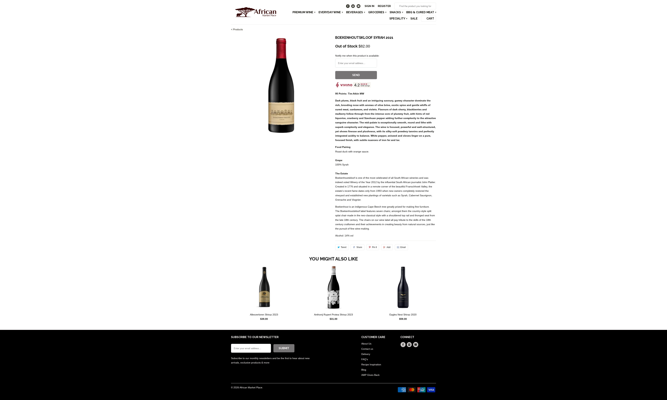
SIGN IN (369, 6)
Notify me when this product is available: (357, 55)
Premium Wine (304, 12)
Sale (414, 18)
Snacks (396, 12)
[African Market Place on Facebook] (348, 7)
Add (388, 247)
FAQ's (364, 359)
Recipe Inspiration (371, 364)
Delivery (365, 354)
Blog (363, 369)
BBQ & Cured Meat (421, 12)
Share (359, 247)
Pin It (374, 247)
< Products (237, 29)
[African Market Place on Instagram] (353, 7)
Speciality (398, 18)
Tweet (343, 247)
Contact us (367, 348)
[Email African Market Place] (358, 7)
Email (403, 247)
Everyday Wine (331, 12)
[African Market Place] (255, 12)
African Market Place (251, 387)
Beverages (355, 12)
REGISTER (384, 6)
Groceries (377, 12)
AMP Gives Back (370, 375)
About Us (366, 343)
